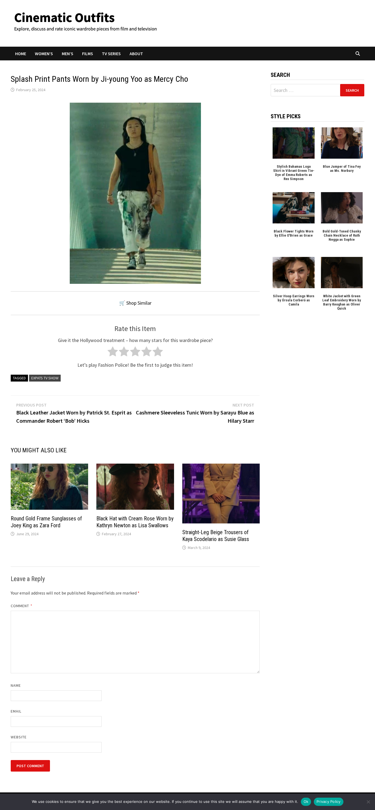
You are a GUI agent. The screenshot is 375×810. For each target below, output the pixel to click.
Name (16, 685)
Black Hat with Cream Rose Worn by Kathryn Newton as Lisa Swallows (134, 522)
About (136, 53)
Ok (306, 801)
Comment (21, 605)
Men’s (67, 53)
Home (20, 53)
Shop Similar (139, 303)
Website (19, 737)
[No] (368, 802)
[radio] (113, 352)
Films (87, 53)
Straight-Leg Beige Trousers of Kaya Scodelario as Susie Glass (215, 535)
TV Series (111, 53)
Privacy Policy (329, 801)
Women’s (44, 53)
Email (16, 711)
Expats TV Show (44, 377)
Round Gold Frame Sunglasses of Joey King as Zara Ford (46, 522)
